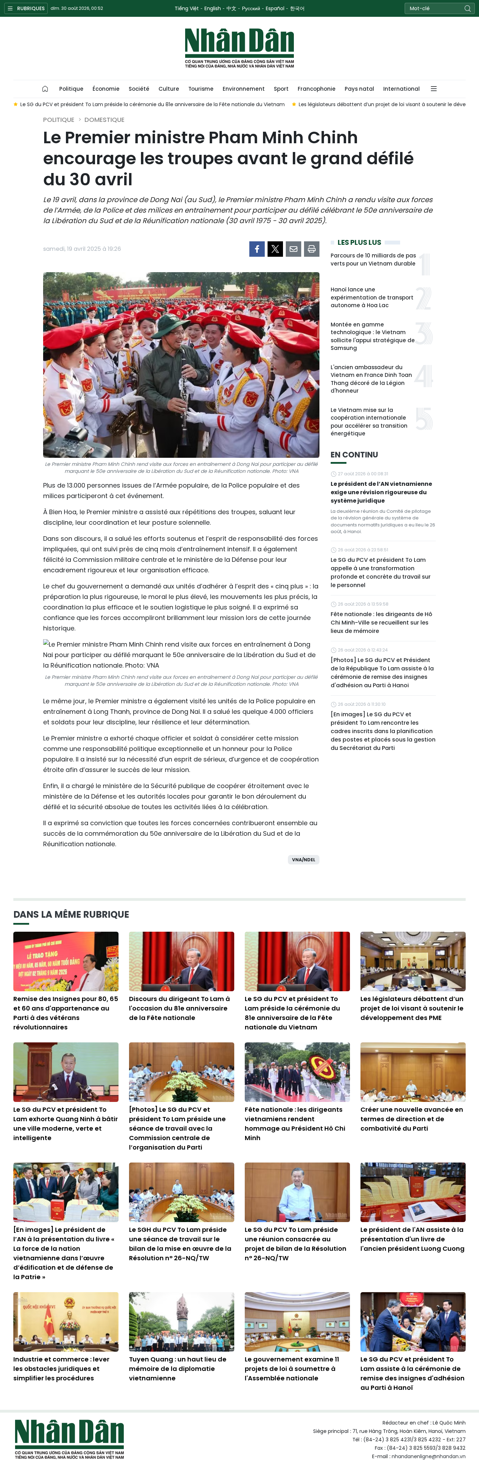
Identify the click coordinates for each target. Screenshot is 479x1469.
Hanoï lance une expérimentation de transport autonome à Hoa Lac (372, 297)
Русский (251, 8)
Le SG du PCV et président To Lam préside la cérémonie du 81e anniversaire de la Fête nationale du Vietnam (292, 1013)
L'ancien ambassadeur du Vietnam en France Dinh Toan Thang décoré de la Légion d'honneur (371, 379)
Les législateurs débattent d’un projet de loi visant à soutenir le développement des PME (412, 1008)
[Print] (311, 249)
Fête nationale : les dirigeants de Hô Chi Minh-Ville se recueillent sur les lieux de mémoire (381, 622)
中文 (231, 8)
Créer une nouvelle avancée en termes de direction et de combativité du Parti (411, 1119)
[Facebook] (257, 249)
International (401, 88)
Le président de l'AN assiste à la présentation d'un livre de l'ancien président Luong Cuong (412, 1239)
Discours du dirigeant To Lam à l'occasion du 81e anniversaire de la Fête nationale (179, 1008)
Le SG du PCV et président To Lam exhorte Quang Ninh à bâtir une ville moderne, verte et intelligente (65, 1123)
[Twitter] (275, 249)
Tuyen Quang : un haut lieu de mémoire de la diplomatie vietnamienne (178, 1368)
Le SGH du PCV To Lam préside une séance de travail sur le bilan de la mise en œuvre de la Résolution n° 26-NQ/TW (180, 1243)
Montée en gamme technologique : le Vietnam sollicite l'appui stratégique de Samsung (373, 336)
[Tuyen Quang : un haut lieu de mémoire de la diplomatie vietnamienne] (181, 1322)
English (212, 8)
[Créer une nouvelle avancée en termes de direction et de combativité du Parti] (413, 1072)
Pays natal (359, 88)
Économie (106, 88)
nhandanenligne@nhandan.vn (429, 1456)
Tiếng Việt (187, 8)
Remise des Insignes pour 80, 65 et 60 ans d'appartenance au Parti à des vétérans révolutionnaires (65, 1013)
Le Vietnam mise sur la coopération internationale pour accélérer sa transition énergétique (369, 421)
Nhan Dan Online (239, 48)
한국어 (297, 8)
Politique (71, 88)
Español (275, 8)
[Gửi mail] (293, 249)
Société (139, 88)
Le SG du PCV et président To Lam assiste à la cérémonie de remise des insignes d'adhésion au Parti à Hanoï (412, 1373)
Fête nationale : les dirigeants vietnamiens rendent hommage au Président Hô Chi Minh (295, 1123)
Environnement (244, 88)
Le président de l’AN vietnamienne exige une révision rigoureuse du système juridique (381, 492)
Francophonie (317, 88)
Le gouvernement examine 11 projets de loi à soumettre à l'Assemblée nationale (292, 1368)
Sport (281, 88)
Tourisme (201, 88)
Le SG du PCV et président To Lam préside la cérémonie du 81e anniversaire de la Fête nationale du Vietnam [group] (152, 104)
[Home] (45, 89)
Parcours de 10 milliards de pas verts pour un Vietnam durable (373, 259)
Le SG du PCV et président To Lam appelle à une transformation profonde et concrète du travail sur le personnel (381, 572)
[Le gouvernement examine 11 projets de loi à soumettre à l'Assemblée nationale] (297, 1322)
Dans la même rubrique (71, 914)
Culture (168, 88)
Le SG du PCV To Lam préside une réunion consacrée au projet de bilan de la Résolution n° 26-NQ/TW (295, 1243)
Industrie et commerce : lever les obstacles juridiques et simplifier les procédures (61, 1368)
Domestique (104, 119)
